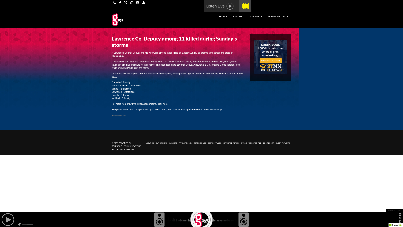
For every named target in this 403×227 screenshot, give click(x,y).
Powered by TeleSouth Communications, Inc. (127, 146)
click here (162, 103)
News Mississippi (213, 109)
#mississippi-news (119, 115)
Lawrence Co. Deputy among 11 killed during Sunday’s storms (153, 109)
